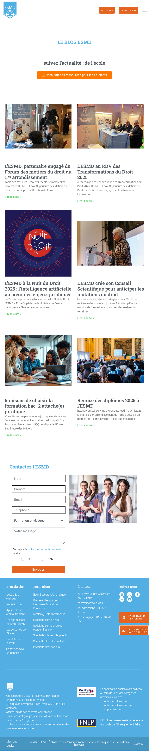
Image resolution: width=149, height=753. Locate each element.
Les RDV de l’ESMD (13, 641)
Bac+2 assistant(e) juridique (49, 595)
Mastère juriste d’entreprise (49, 614)
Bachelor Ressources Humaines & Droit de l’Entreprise (45, 604)
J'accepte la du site (36, 551)
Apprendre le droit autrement (15, 612)
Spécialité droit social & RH (49, 647)
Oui (30, 558)
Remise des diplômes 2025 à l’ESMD (108, 403)
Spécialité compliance (46, 620)
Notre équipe (14, 604)
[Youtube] (129, 599)
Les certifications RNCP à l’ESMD (15, 622)
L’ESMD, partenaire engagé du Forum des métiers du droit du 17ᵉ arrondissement (38, 171)
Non (50, 558)
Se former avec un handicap (15, 651)
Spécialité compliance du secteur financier (48, 628)
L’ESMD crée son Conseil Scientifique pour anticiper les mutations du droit (110, 289)
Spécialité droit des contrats (49, 641)
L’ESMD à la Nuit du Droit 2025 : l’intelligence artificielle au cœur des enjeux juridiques (38, 289)
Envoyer (38, 569)
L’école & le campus (12, 597)
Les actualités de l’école (16, 632)
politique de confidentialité (44, 549)
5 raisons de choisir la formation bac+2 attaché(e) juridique (34, 406)
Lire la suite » (13, 196)
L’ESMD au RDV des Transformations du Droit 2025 (105, 171)
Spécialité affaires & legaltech (50, 635)
